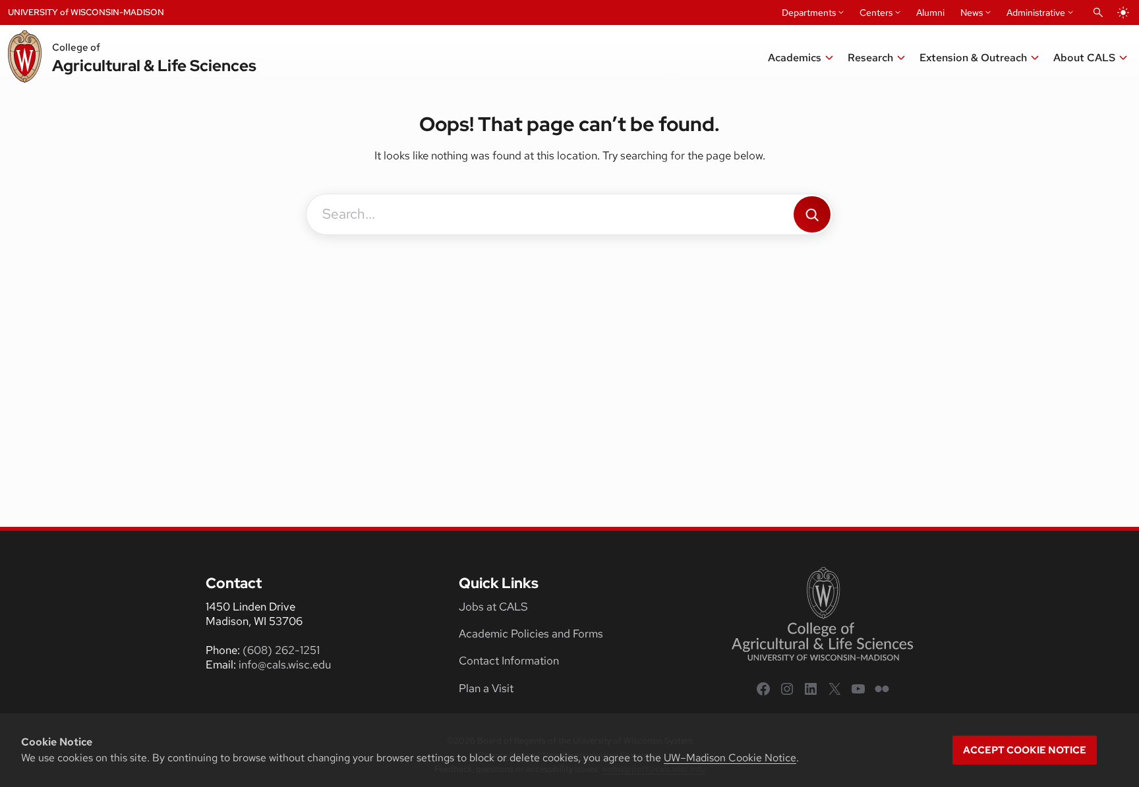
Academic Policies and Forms (531, 633)
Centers (876, 12)
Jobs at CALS (493, 606)
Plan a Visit (486, 688)
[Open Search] (1098, 12)
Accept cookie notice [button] (1024, 750)
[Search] (812, 214)
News (971, 12)
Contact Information (509, 660)
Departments (809, 12)
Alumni (930, 12)
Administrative (1036, 12)
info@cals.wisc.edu (285, 664)
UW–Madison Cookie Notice (730, 758)
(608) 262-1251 (281, 650)
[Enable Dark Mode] (1123, 12)
